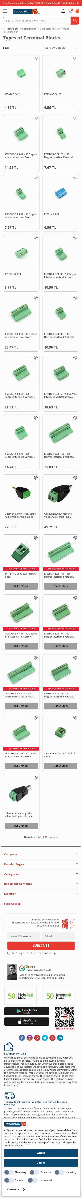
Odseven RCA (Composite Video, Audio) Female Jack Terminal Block (18, 815)
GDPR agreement (22, 953)
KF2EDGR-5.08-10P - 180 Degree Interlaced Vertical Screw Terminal (58, 455)
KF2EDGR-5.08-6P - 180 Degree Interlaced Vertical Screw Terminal (19, 395)
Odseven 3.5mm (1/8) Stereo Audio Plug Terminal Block (20, 515)
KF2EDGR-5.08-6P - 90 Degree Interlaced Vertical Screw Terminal (21, 755)
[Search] (75, 21)
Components (29, 28)
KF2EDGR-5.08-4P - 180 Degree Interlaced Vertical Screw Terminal (19, 455)
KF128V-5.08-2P (52, 94)
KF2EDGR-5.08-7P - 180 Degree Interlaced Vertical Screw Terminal (58, 635)
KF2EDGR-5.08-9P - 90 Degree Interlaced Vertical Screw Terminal (21, 635)
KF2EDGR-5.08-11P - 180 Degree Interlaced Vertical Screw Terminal (58, 575)
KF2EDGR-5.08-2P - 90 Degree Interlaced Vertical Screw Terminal (21, 216)
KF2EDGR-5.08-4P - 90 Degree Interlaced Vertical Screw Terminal (21, 156)
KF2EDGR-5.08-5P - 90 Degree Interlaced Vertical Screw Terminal (60, 395)
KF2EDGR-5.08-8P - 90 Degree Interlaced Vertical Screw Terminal (21, 336)
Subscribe (41, 945)
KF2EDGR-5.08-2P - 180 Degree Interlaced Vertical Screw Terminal (58, 156)
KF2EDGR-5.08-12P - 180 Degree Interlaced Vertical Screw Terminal (19, 695)
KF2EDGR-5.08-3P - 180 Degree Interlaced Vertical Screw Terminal (58, 336)
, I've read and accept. (34, 953)
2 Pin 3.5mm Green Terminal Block (59, 755)
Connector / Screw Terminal (55, 28)
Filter (6, 47)
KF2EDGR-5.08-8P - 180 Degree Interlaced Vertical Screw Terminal (58, 695)
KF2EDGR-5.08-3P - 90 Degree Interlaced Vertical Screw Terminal (60, 276)
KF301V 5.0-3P (51, 214)
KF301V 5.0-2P (12, 94)
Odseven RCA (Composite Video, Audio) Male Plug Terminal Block (58, 515)
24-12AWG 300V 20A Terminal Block (21, 575)
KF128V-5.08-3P (13, 274)
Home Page (12, 28)
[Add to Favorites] (36, 58)
